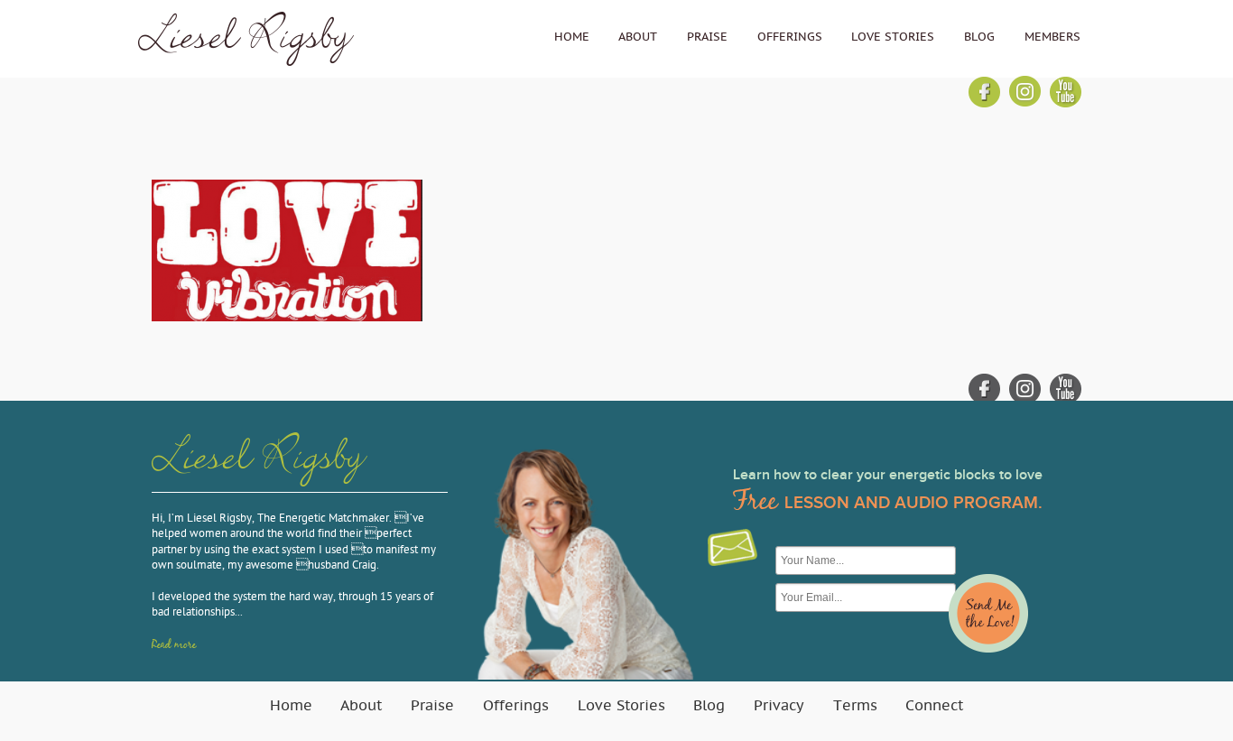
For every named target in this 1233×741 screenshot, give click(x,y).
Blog (979, 37)
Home (571, 37)
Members (1052, 37)
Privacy (779, 706)
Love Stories (892, 37)
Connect (934, 706)
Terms (855, 706)
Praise (707, 37)
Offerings (789, 37)
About (637, 37)
